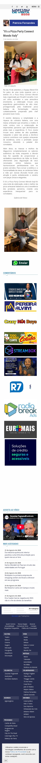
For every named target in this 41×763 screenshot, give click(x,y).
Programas (8, 720)
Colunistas (8, 670)
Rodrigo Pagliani (29, 674)
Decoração (8, 656)
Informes (26, 698)
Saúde (26, 637)
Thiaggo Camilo (29, 679)
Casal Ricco (27, 684)
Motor (26, 657)
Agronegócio (9, 701)
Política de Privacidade (29, 628)
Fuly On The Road (11, 733)
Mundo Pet (27, 650)
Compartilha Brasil (11, 726)
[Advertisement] (20, 487)
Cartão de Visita (10, 723)
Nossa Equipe (22, 624)
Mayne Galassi (29, 689)
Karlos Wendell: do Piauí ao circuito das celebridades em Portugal (20, 566)
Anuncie (32, 624)
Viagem (7, 645)
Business (7, 698)
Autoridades (28, 662)
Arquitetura (8, 653)
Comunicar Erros (22, 626)
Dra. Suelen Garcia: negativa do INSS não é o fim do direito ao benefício (19, 599)
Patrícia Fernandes (30, 692)
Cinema (7, 642)
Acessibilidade (9, 626)
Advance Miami (29, 712)
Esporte (26, 648)
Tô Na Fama (28, 681)
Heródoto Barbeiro (11, 679)
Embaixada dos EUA (30, 709)
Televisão (27, 659)
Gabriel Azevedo (29, 695)
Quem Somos (10, 624)
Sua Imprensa (28, 706)
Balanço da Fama (11, 738)
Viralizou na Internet (30, 667)
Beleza (26, 642)
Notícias (26, 653)
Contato (33, 626)
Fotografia (8, 650)
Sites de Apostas (29, 717)
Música (7, 640)
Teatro (7, 637)
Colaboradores (28, 670)
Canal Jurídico (28, 701)
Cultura (7, 634)
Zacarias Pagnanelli (11, 674)
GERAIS (26, 714)
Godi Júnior (8, 676)
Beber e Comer (29, 645)
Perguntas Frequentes (11, 628)
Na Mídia (27, 665)
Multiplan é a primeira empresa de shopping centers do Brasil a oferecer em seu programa (19, 577)
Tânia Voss (27, 676)
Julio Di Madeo (29, 687)
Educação (8, 648)
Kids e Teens (28, 704)
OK (6, 760)
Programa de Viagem (9, 729)
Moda (26, 640)
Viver (25, 634)
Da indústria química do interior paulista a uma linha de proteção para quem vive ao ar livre (20, 554)
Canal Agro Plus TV (11, 736)
